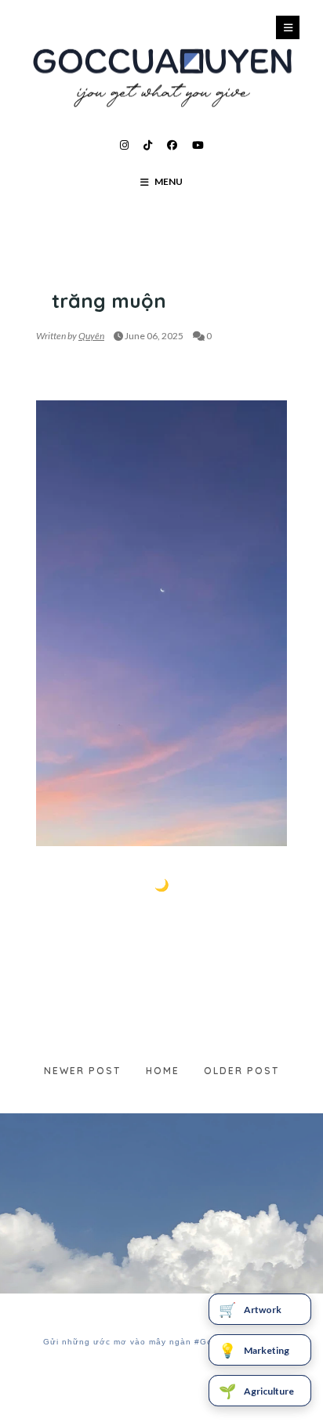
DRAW (51, 270)
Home (163, 1070)
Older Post (241, 1070)
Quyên (91, 336)
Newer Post (82, 1070)
